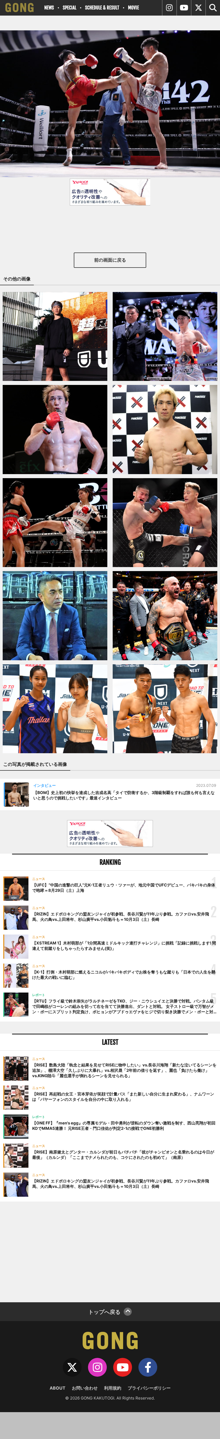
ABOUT (57, 1388)
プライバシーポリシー (149, 1388)
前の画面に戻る (110, 260)
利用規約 (112, 1388)
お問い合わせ (85, 1388)
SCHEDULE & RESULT (102, 7)
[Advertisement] (110, 1251)
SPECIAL (69, 7)
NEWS (49, 7)
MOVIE (133, 7)
